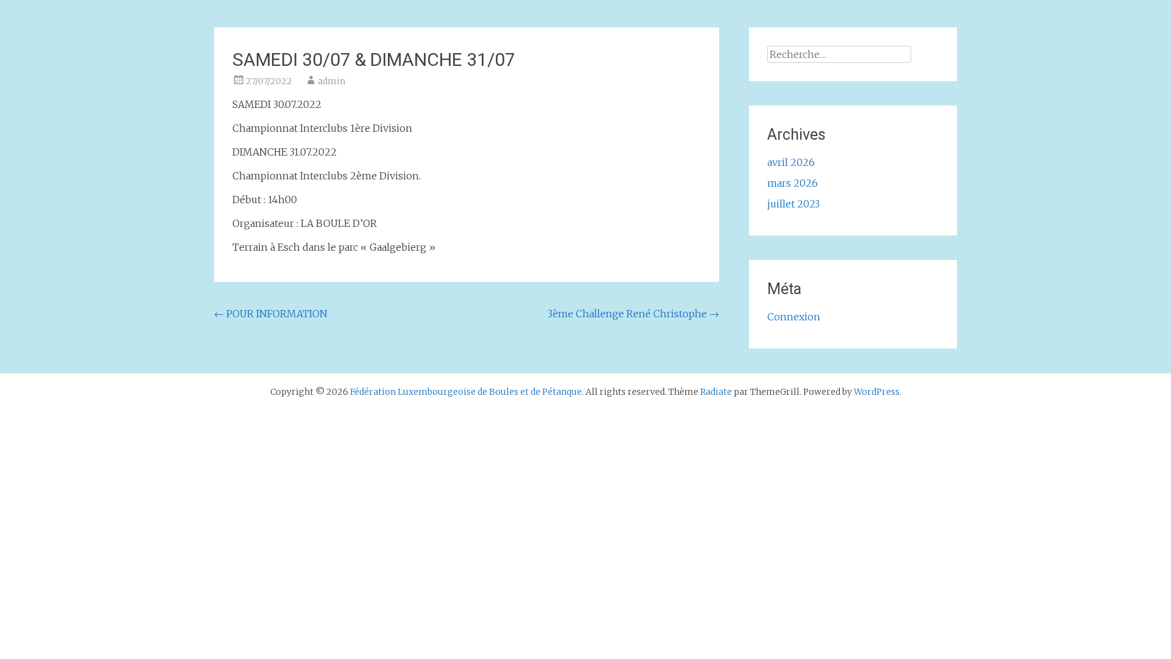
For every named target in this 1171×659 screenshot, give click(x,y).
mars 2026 (792, 183)
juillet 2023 (793, 204)
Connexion (793, 317)
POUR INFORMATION (271, 314)
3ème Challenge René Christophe (633, 314)
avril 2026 (791, 162)
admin (331, 81)
